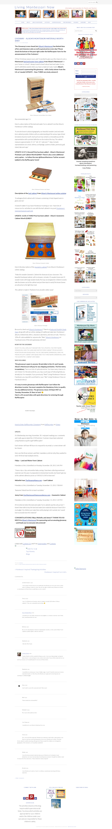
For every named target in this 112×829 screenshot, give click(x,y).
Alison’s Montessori (46, 46)
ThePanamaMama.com (33, 480)
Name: (77, 70)
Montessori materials (42, 564)
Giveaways (21, 562)
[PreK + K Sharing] (61, 798)
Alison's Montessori (22, 564)
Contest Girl (27, 544)
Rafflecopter (49, 424)
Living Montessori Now (56, 12)
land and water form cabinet (34, 61)
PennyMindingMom (27, 612)
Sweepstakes (42, 544)
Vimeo (58, 424)
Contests (53, 544)
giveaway (27, 564)
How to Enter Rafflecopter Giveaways (28, 424)
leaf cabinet (32, 193)
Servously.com (72, 826)
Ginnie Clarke (25, 653)
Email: (77, 73)
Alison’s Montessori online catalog (53, 193)
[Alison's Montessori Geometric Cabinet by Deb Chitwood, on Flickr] (40, 261)
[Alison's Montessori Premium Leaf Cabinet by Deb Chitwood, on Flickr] (40, 187)
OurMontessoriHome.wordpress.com (36, 495)
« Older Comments (19, 778)
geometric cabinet (41, 267)
